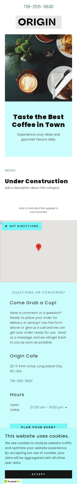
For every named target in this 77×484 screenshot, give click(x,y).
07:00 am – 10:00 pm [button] (46, 407)
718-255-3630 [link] (38, 6)
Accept (38, 474)
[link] (39, 22)
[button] (65, 407)
